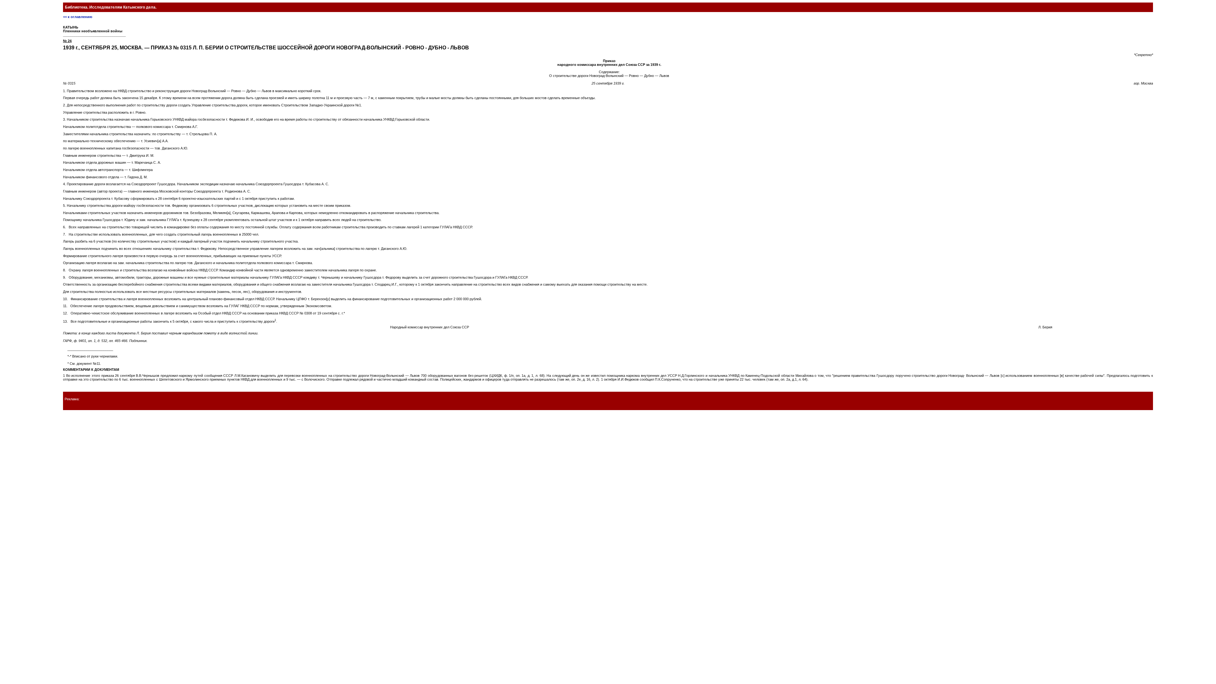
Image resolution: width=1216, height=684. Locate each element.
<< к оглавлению (77, 17)
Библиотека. (110, 7)
